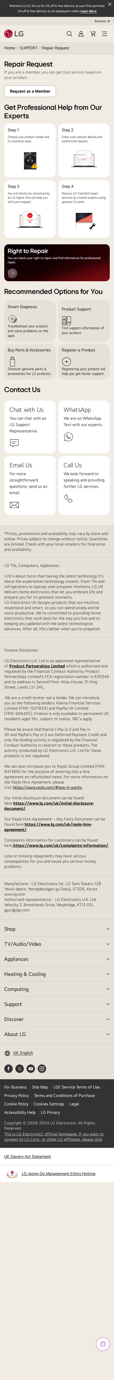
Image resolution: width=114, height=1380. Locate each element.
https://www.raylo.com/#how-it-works (47, 787)
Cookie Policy (16, 1103)
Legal (74, 1103)
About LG (15, 1034)
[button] (69, 33)
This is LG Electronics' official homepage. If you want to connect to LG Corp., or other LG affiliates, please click (57, 1136)
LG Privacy (50, 1112)
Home (9, 47)
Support (13, 1004)
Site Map (40, 1087)
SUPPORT (28, 47)
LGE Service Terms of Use (76, 1087)
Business (100, 21)
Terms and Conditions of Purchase (64, 1095)
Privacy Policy (16, 1095)
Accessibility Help (20, 1112)
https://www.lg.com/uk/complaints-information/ (60, 845)
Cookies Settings (49, 1103)
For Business (15, 1087)
